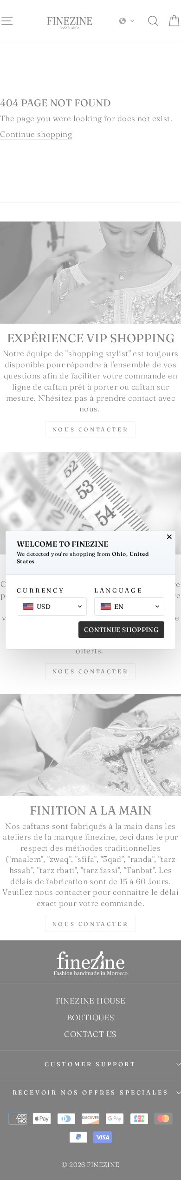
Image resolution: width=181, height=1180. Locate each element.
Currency (41, 590)
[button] (52, 606)
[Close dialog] (169, 537)
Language (118, 590)
